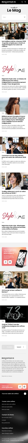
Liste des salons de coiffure (8, 404)
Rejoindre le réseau (7, 376)
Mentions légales (5, 440)
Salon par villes (5, 409)
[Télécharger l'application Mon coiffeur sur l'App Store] (5, 262)
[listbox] (14, 17)
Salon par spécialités (7, 407)
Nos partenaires (6, 423)
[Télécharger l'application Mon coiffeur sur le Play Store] (10, 262)
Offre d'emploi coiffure (7, 433)
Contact (4, 420)
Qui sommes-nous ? (7, 417)
